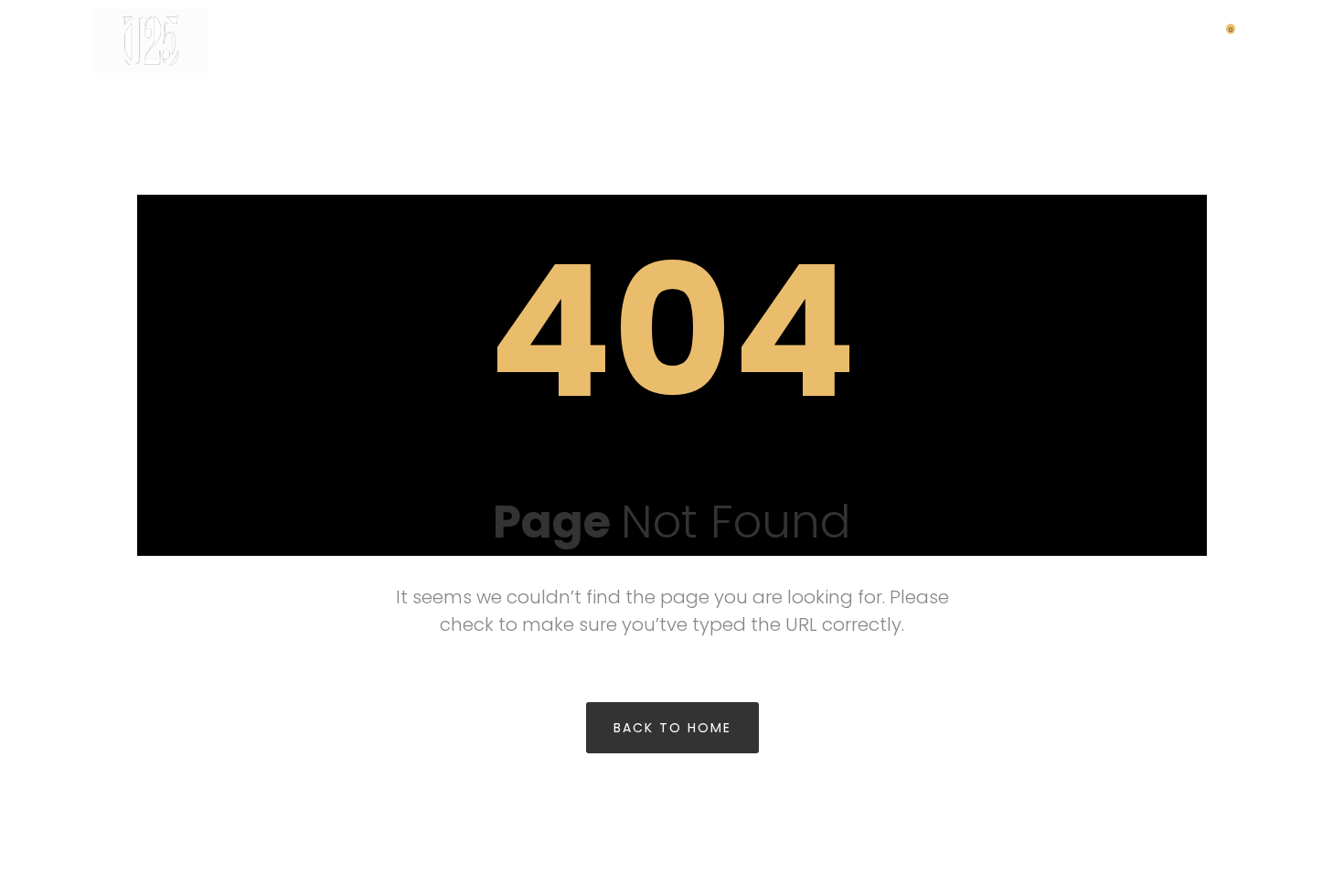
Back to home (672, 728)
